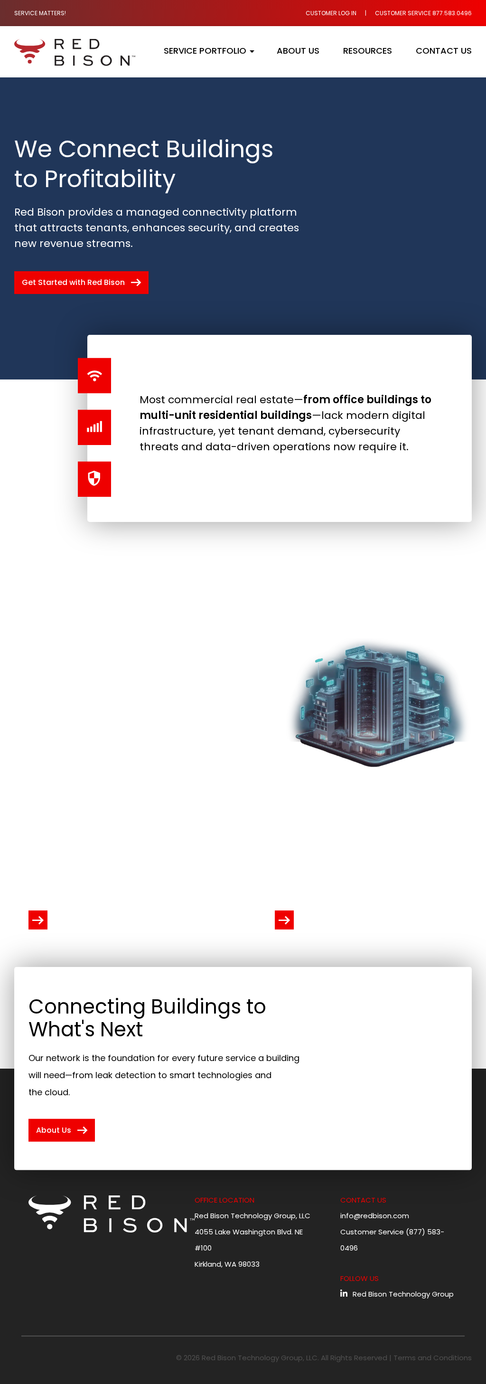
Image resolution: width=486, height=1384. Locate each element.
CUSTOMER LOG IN (331, 13)
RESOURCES (367, 51)
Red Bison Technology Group (403, 1294)
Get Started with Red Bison (83, 283)
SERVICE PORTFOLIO (205, 51)
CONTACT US (444, 51)
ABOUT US (298, 51)
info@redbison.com (374, 1216)
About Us (63, 1130)
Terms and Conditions (432, 1358)
